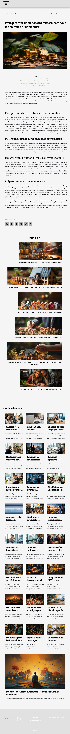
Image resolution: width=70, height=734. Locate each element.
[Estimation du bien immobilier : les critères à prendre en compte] (34, 276)
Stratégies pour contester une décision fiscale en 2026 (13, 460)
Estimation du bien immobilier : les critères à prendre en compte (34, 287)
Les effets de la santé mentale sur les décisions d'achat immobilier (32, 693)
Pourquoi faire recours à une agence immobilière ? (40, 262)
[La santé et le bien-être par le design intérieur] (56, 599)
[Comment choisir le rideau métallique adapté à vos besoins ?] (14, 509)
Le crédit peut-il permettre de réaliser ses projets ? (41, 389)
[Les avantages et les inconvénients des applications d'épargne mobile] (14, 629)
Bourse (35, 724)
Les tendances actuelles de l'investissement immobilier (14, 611)
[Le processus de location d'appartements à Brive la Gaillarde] (56, 629)
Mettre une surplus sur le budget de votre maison (35, 81)
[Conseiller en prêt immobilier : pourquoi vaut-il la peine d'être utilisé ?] (34, 351)
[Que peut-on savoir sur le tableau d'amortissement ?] (40, 301)
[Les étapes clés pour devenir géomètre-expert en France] (56, 539)
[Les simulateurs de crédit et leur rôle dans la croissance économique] (14, 569)
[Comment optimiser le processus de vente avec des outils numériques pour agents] (35, 539)
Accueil (5, 14)
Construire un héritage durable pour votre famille (35, 83)
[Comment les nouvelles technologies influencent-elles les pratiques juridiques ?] (35, 478)
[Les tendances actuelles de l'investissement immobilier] (14, 599)
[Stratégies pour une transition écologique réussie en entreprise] (56, 478)
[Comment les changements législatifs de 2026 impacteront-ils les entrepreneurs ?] (35, 448)
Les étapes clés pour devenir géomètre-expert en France (56, 551)
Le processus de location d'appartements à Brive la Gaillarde (56, 641)
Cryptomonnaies (35, 721)
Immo (35, 727)
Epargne (35, 717)
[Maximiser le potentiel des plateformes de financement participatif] (35, 509)
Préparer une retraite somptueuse (35, 85)
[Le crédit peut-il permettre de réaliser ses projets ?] (41, 378)
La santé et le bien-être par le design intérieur (55, 610)
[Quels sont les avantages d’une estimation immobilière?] (38, 326)
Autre (11, 14)
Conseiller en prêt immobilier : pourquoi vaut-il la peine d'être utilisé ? (34, 363)
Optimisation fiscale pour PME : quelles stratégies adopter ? (14, 491)
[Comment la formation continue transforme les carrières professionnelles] (14, 539)
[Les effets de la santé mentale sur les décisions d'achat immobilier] (35, 671)
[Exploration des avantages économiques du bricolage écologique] (35, 629)
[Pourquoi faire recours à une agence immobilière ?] (40, 251)
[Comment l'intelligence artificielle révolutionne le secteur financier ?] (56, 509)
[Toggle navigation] (6, 3)
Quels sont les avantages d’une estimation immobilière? (38, 337)
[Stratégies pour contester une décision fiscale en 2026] (14, 448)
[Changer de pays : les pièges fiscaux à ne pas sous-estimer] (56, 418)
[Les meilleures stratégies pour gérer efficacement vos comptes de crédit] (35, 599)
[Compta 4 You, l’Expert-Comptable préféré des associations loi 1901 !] (35, 418)
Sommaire (36, 76)
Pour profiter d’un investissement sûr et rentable (35, 79)
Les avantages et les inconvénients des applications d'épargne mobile (14, 641)
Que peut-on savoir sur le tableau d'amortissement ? (40, 312)
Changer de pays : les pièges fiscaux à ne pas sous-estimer (56, 430)
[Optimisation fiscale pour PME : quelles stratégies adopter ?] (14, 478)
